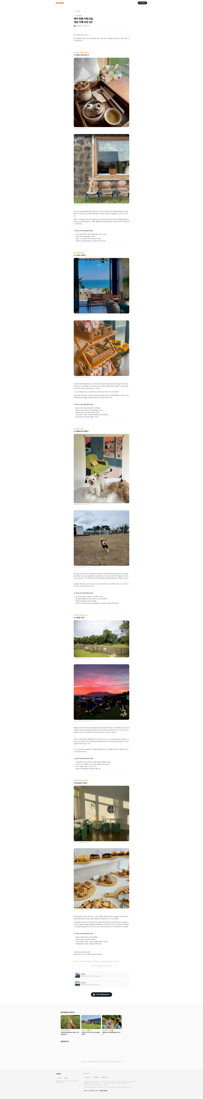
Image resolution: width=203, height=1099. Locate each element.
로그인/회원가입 (142, 2)
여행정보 (78, 11)
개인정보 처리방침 (103, 1090)
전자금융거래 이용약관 (93, 1090)
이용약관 (85, 1090)
